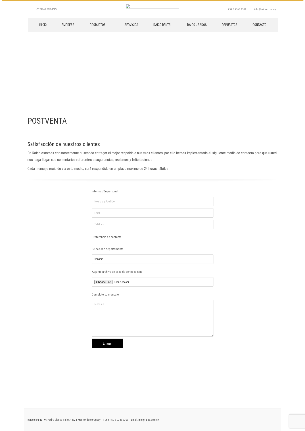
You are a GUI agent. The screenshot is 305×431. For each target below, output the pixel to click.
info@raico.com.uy (148, 419)
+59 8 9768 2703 (119, 419)
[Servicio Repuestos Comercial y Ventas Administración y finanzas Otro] (152, 259)
